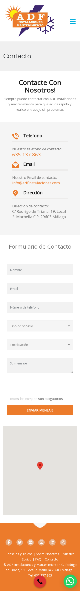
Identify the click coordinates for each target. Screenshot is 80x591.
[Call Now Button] (40, 581)
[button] (70, 581)
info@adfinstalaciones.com (36, 182)
